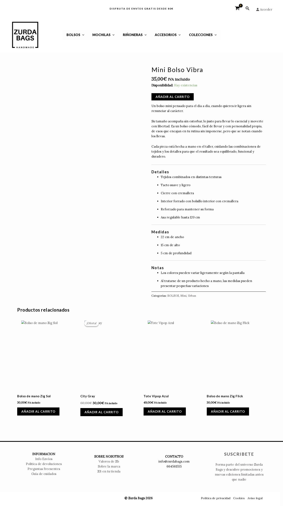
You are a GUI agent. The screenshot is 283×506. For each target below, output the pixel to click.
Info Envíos (43, 459)
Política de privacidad (215, 498)
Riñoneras (133, 35)
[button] (248, 8)
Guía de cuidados (43, 474)
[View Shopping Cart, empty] (237, 8)
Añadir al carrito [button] (38, 411)
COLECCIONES (201, 35)
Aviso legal (255, 498)
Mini (183, 296)
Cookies (239, 498)
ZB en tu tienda (108, 471)
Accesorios (166, 35)
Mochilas (101, 35)
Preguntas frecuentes (44, 469)
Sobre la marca (109, 466)
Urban (192, 296)
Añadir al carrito (173, 97)
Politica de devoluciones (44, 464)
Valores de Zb (109, 461)
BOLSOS (73, 35)
